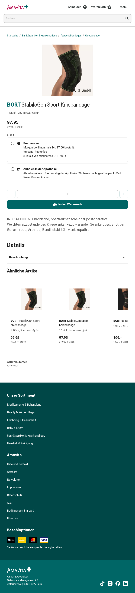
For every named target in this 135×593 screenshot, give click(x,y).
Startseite (12, 35)
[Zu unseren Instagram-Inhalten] (110, 583)
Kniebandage (92, 35)
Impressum (14, 487)
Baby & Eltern (15, 428)
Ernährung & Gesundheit (21, 420)
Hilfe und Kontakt (17, 464)
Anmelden (74, 7)
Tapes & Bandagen (71, 35)
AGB (9, 503)
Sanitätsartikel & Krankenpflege (39, 35)
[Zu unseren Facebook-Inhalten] (117, 583)
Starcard (12, 472)
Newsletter (14, 479)
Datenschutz (14, 495)
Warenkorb (98, 7)
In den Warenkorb (70, 204)
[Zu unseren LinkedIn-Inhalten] (125, 583)
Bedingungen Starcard (20, 510)
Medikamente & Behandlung (24, 404)
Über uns (12, 518)
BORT (14, 104)
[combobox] (62, 18)
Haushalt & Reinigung (20, 443)
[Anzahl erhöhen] (124, 194)
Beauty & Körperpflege (20, 412)
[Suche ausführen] (127, 18)
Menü (123, 7)
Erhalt (10, 135)
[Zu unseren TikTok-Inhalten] (102, 583)
